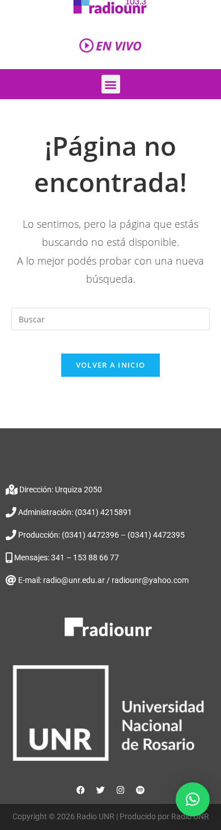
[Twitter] (100, 789)
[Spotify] (140, 789)
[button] (110, 84)
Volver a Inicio (111, 365)
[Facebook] (81, 789)
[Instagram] (120, 789)
